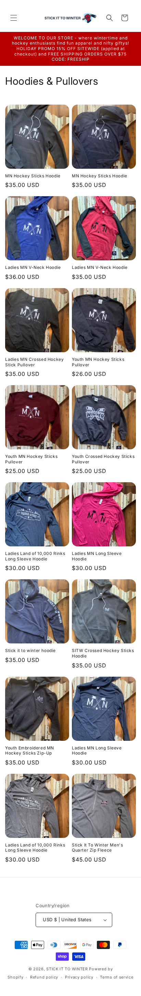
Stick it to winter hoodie (30, 650)
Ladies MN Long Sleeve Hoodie (97, 556)
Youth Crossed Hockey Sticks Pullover (103, 459)
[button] (13, 17)
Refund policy (44, 977)
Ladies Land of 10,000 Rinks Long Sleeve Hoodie (35, 556)
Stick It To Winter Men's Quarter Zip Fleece (97, 847)
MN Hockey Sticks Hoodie (33, 175)
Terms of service (116, 977)
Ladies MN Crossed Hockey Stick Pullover (34, 362)
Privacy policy (79, 977)
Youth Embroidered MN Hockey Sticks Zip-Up (29, 750)
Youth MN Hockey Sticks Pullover (98, 362)
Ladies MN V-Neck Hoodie (33, 267)
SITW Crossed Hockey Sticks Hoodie (103, 653)
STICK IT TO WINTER (67, 969)
